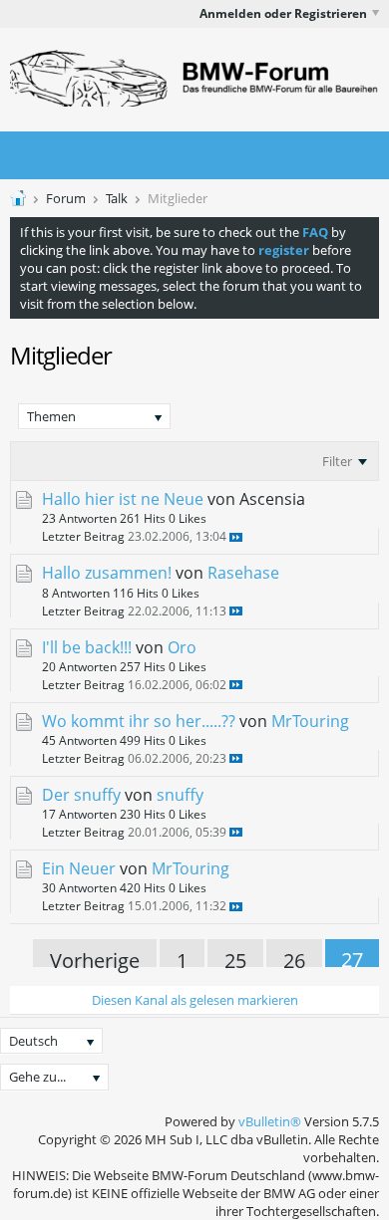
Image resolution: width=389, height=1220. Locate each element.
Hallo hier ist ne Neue (122, 499)
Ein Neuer (79, 868)
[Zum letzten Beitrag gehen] (235, 537)
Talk (117, 198)
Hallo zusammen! (107, 573)
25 (235, 957)
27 (352, 956)
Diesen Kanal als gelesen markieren (195, 1000)
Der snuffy (81, 795)
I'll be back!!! (87, 647)
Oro (182, 647)
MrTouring (310, 721)
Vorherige (95, 957)
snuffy (180, 795)
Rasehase (243, 573)
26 (294, 957)
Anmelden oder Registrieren (283, 13)
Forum (66, 198)
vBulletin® (269, 1121)
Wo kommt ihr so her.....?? (138, 721)
